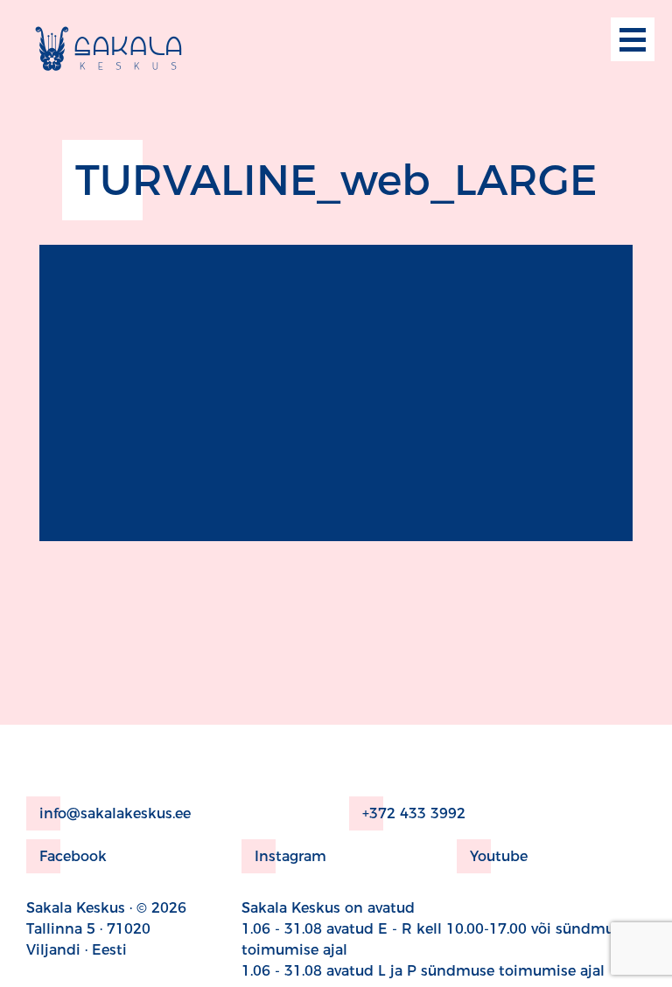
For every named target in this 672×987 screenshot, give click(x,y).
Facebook (73, 856)
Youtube (499, 856)
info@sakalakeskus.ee (115, 813)
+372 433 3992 (414, 813)
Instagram (290, 856)
